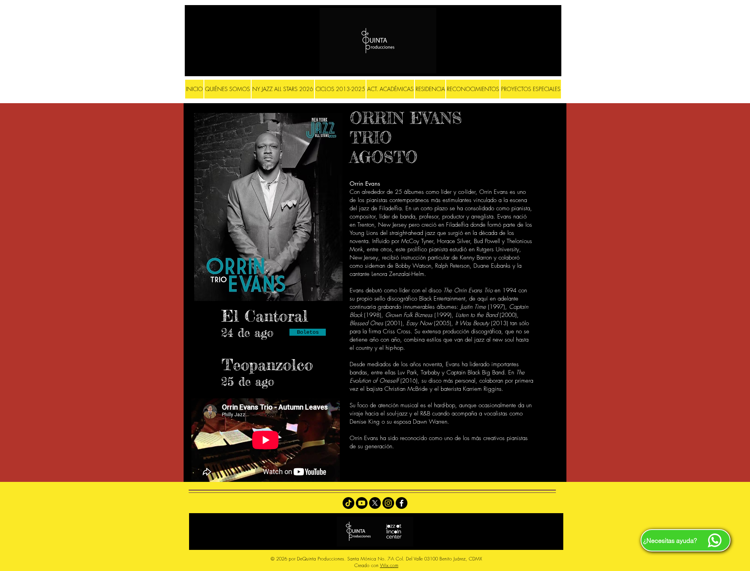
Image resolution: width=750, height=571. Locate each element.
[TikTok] (348, 503)
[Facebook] (401, 503)
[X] (375, 503)
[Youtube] (362, 503)
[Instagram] (388, 503)
